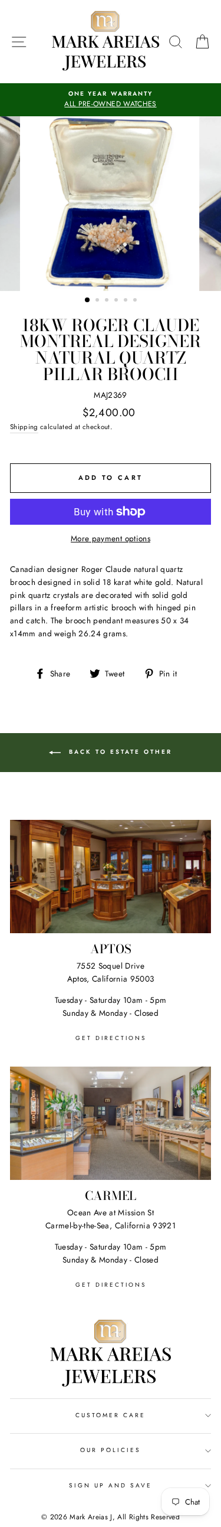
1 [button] (88, 300)
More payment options (110, 538)
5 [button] (127, 301)
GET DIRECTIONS (110, 1038)
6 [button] (136, 301)
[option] (110, 99)
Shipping (24, 426)
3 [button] (108, 301)
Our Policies (110, 1450)
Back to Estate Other (118, 752)
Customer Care (110, 1415)
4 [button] (117, 301)
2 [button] (98, 301)
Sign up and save (111, 1485)
